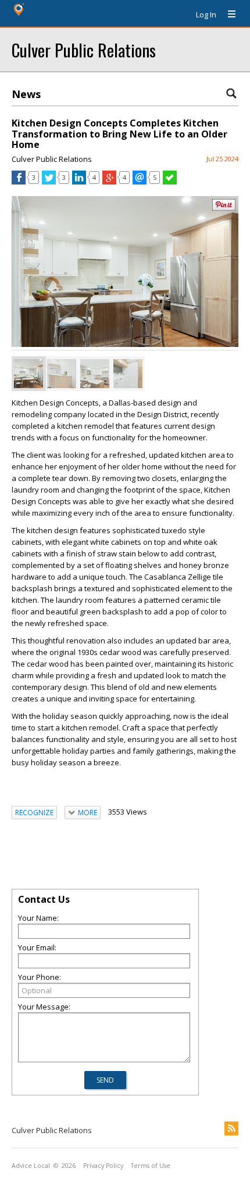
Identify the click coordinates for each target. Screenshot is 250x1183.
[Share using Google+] (109, 181)
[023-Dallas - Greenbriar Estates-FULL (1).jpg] (128, 373)
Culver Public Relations (84, 49)
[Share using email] (140, 181)
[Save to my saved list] (170, 181)
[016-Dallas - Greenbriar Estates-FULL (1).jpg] (94, 373)
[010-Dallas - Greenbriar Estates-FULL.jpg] (28, 373)
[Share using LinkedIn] (79, 181)
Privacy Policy (103, 1166)
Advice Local (31, 1166)
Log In (206, 14)
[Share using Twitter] (49, 181)
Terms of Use (150, 1166)
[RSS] (231, 1128)
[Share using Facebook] (19, 181)
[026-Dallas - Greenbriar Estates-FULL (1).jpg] (61, 373)
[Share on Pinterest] (223, 208)
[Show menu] (227, 14)
